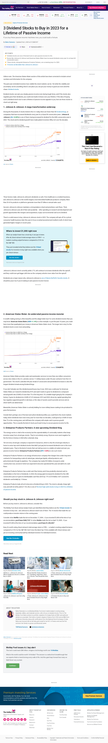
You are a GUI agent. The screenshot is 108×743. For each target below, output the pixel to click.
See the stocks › (14, 257)
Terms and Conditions (83, 738)
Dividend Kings (61, 112)
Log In (97, 2)
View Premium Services (93, 696)
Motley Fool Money (50, 729)
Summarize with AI (36, 47)
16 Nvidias (54, 650)
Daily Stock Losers (99, 18)
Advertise (32, 727)
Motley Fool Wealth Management (92, 716)
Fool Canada (63, 717)
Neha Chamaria (10, 42)
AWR (29, 321)
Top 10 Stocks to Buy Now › (96, 7)
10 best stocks (64, 508)
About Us (31, 715)
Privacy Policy (19, 738)
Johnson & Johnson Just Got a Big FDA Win (14, 596)
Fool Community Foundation (94, 722)
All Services (50, 713)
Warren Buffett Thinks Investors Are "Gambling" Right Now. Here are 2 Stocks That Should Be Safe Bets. (37, 575)
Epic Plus (49, 720)
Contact (31, 725)
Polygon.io (22, 724)
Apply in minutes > (92, 160)
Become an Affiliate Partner (94, 724)
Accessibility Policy (42, 738)
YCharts (11, 164)
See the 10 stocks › (13, 538)
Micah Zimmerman (65, 570)
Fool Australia (63, 715)
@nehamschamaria (38, 627)
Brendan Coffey (16, 570)
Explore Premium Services (20, 23)
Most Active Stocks (97, 12)
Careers (31, 717)
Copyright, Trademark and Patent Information (62, 738)
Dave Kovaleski (64, 593)
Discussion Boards (79, 716)
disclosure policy (17, 638)
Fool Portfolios (51, 723)
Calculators (77, 719)
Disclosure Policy (29, 738)
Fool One (49, 725)
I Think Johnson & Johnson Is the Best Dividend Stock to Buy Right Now (61, 574)
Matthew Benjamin (17, 593)
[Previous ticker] (5, 15)
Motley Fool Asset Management (95, 713)
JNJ (11, 117)
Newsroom (32, 722)
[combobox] (15, 2)
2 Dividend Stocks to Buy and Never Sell (60, 596)
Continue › (12, 666)
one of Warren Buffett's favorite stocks (54, 278)
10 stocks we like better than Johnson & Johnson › (22, 65)
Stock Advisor (50, 715)
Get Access (83, 111)
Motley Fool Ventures (92, 719)
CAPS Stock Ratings (77, 713)
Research (31, 720)
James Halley (40, 570)
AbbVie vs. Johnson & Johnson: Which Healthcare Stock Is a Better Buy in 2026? (14, 574)
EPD (42, 451)
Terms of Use (9, 738)
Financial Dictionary (79, 722)
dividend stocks (13, 89)
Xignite (16, 724)
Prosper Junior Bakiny (42, 593)
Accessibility (88, 2)
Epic (48, 718)
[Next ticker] (91, 15)
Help (105, 2)
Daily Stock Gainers (97, 16)
